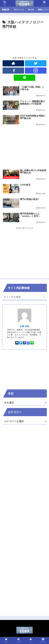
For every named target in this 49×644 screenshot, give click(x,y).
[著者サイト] (13, 63)
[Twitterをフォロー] (35, 63)
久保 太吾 (24, 326)
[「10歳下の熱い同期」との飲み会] (30, 517)
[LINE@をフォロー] (24, 78)
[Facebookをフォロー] (13, 70)
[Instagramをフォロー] (35, 70)
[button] (44, 297)
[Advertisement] (24, 38)
